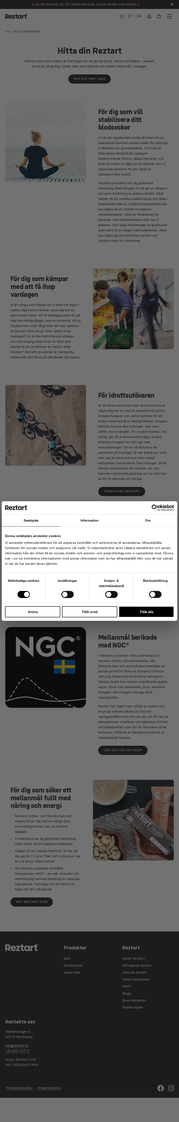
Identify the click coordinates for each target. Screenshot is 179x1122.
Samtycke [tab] (31, 520)
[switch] (67, 594)
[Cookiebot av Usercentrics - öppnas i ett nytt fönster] (155, 507)
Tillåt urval (90, 612)
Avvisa (33, 612)
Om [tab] (148, 520)
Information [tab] (89, 520)
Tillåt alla (146, 612)
